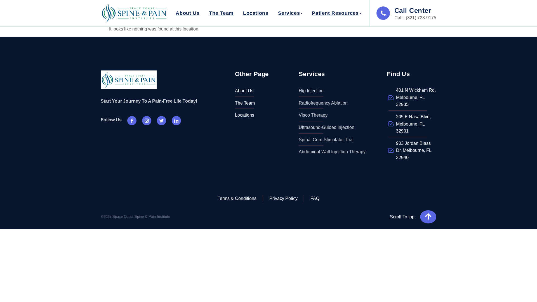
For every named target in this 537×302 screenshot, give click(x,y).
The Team (221, 13)
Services (289, 13)
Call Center (412, 10)
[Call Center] (383, 13)
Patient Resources (335, 13)
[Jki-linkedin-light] (176, 120)
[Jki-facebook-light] (131, 120)
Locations (255, 13)
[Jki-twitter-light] (161, 120)
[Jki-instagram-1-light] (146, 120)
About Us (187, 13)
